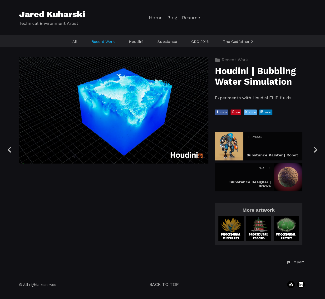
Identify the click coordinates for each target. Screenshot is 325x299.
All (74, 41)
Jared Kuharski (52, 14)
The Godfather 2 (238, 41)
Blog (172, 17)
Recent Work (103, 41)
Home (155, 17)
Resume (191, 17)
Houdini (136, 41)
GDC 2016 (200, 41)
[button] (295, 262)
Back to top (164, 284)
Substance (167, 41)
